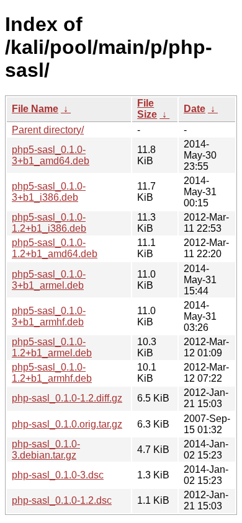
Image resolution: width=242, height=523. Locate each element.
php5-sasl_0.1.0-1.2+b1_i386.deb (49, 223)
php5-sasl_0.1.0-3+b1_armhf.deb (49, 316)
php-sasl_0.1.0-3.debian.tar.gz (46, 449)
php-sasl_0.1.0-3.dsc (58, 475)
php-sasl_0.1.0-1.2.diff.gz (67, 398)
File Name (35, 108)
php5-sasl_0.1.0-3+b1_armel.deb (49, 280)
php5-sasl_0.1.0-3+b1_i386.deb (49, 192)
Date (194, 108)
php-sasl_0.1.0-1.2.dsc (62, 500)
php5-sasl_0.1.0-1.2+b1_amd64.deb (54, 248)
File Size (147, 109)
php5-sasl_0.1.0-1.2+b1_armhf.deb (52, 373)
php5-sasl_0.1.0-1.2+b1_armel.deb (52, 347)
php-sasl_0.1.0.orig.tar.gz (67, 424)
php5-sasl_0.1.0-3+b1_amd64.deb (50, 155)
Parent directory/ (48, 130)
